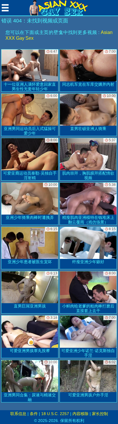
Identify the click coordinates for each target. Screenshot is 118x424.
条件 (34, 413)
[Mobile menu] (5, 7)
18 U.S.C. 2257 (55, 413)
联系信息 (18, 413)
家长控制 (100, 413)
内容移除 (80, 413)
